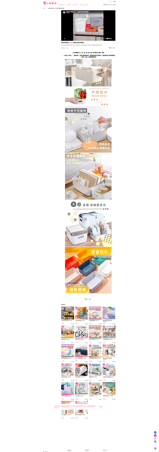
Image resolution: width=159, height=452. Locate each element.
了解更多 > (56, 407)
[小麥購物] (50, 3)
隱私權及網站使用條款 (65, 406)
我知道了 (101, 406)
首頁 (44, 8)
